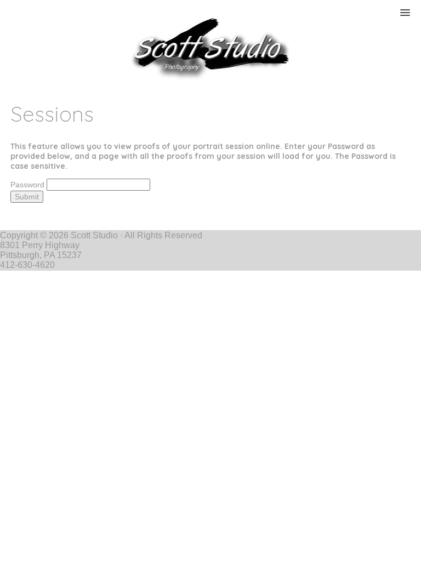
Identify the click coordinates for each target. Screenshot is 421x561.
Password (27, 184)
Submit (27, 196)
